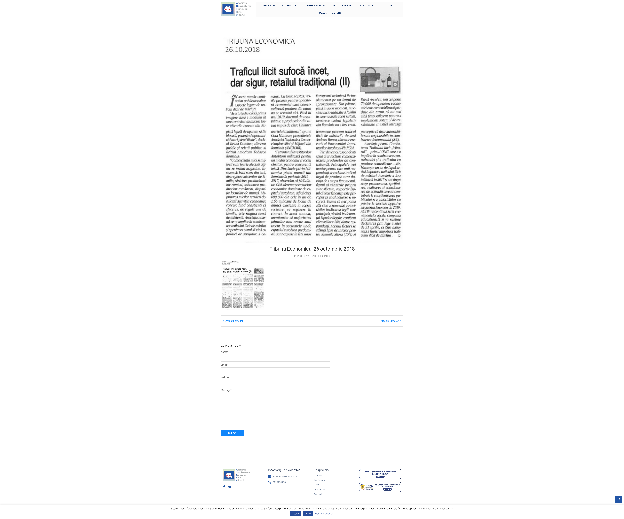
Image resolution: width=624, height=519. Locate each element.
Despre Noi (319, 489)
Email (224, 365)
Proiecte (318, 475)
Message (226, 390)
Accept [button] (295, 513)
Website (225, 377)
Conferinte (319, 479)
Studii (316, 484)
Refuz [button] (308, 513)
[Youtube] (229, 486)
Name (224, 352)
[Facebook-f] (224, 486)
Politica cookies (324, 513)
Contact (318, 494)
